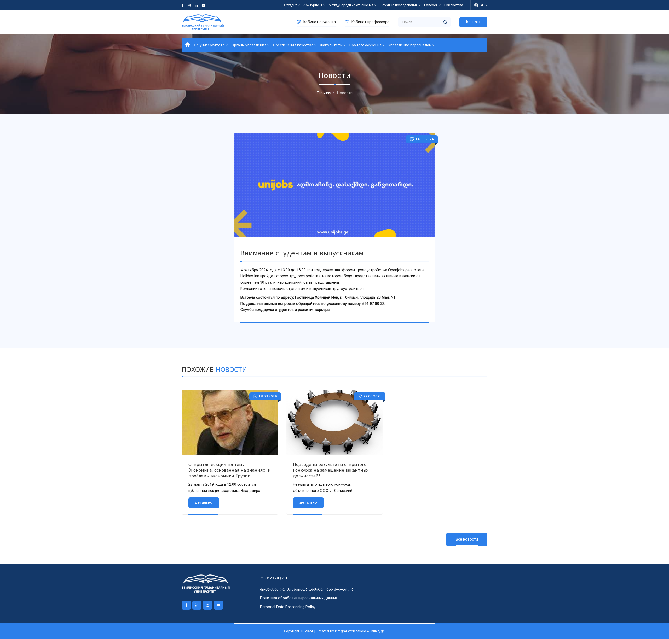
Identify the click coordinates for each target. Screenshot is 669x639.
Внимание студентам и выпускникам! (303, 253)
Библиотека (453, 5)
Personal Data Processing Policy (287, 607)
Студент (290, 5)
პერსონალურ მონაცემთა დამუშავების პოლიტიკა (307, 589)
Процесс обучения (365, 45)
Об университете (209, 45)
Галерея (431, 5)
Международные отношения (351, 5)
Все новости (467, 539)
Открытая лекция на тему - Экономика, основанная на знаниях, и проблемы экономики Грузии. (229, 470)
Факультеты (331, 45)
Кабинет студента (319, 22)
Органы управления (249, 45)
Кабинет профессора (370, 22)
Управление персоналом (409, 45)
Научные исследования (399, 5)
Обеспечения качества (293, 45)
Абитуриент (312, 5)
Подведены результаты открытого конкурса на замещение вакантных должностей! (330, 470)
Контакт (473, 22)
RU (482, 5)
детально (203, 502)
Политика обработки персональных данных (299, 598)
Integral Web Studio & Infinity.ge (360, 631)
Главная (324, 93)
